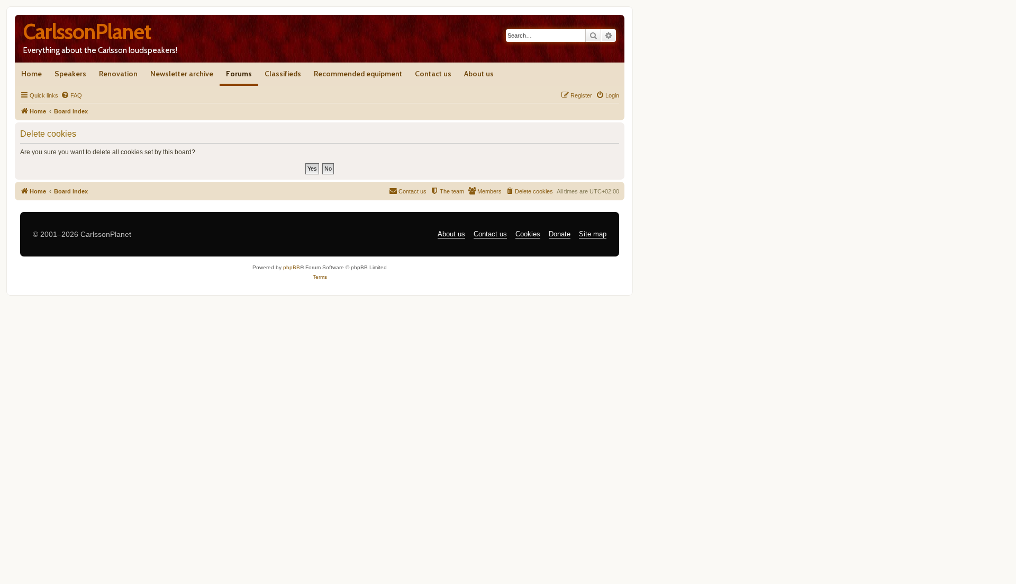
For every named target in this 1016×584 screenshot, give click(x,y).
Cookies (527, 234)
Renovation (118, 73)
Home (31, 73)
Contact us (433, 73)
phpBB (291, 267)
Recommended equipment (358, 73)
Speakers (70, 73)
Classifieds (283, 73)
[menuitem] (71, 95)
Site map (592, 234)
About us (479, 73)
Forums (239, 73)
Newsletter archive (181, 73)
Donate (559, 234)
